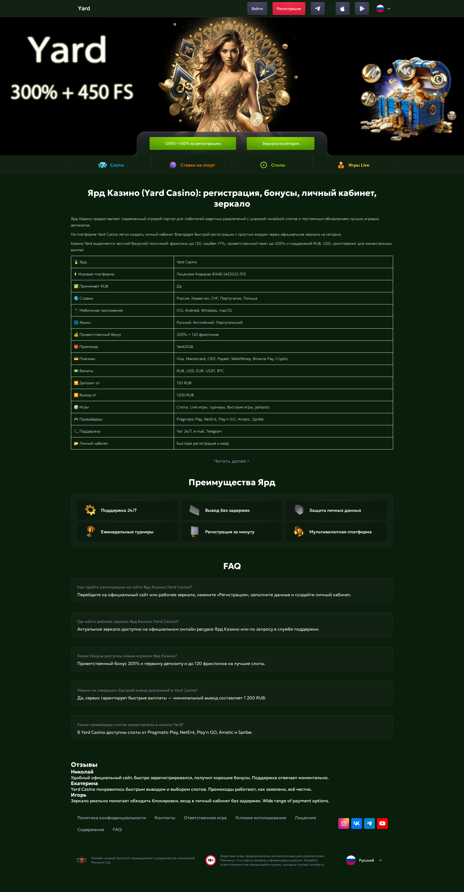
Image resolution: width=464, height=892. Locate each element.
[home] (84, 8)
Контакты (165, 817)
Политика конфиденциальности (111, 817)
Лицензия (305, 817)
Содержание (90, 829)
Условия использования (260, 817)
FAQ (117, 829)
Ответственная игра (205, 817)
